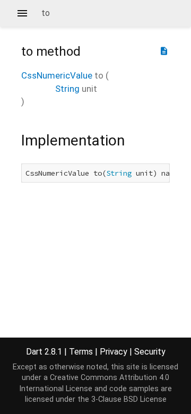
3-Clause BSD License (129, 399)
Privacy (113, 352)
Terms (81, 352)
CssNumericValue (56, 75)
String (67, 88)
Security (150, 352)
